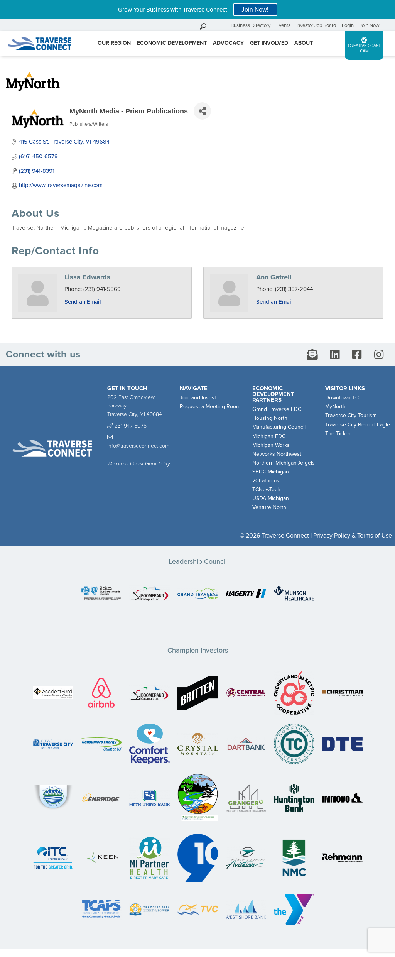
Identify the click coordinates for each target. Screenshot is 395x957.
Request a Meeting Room (210, 406)
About (303, 43)
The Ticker (338, 433)
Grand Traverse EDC (276, 409)
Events (283, 25)
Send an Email (82, 301)
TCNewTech (266, 489)
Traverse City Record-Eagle (357, 424)
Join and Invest (198, 397)
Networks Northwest (276, 454)
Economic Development (172, 43)
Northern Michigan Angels (283, 463)
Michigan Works (271, 445)
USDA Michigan (270, 498)
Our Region (114, 43)
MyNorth (335, 406)
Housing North (269, 418)
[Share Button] (202, 111)
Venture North (269, 507)
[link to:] (101, 594)
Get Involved (269, 43)
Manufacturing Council (279, 427)
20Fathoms (265, 480)
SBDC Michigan (270, 471)
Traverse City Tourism (350, 415)
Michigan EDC (268, 436)
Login (348, 25)
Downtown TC (342, 397)
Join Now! (254, 10)
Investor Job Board (316, 25)
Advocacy (228, 43)
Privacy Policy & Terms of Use (352, 535)
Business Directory (250, 25)
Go (223, 25)
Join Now (370, 25)
